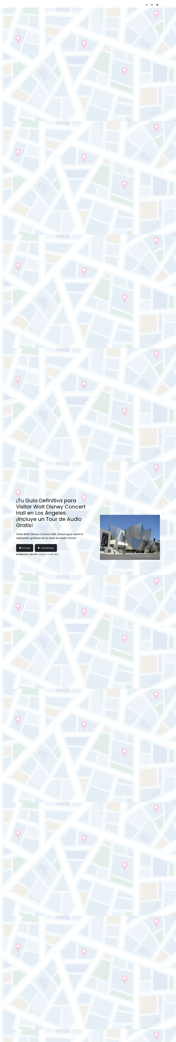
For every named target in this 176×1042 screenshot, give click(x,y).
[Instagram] (152, 5)
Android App (47, 548)
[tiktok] (146, 5)
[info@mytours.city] (157, 5)
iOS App (26, 548)
